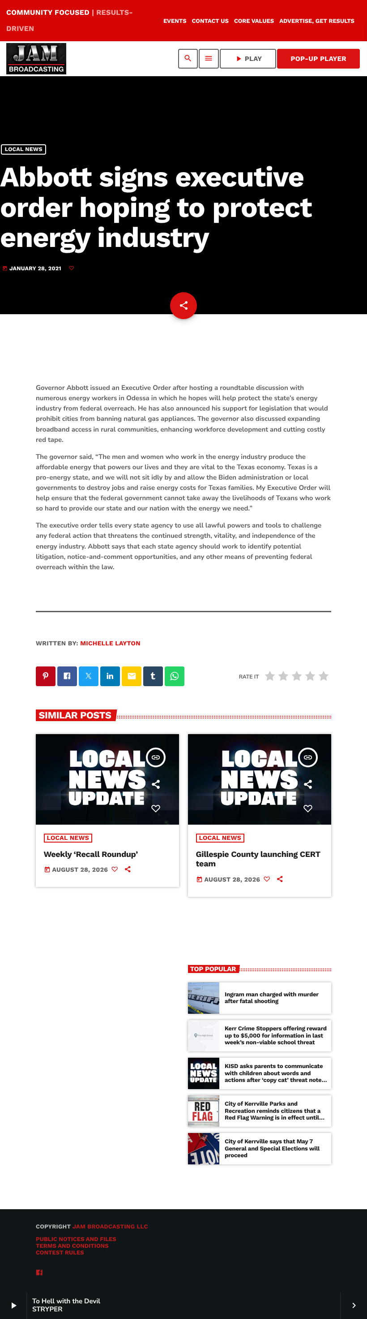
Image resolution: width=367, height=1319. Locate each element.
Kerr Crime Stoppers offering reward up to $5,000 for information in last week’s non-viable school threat (276, 1036)
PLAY (248, 58)
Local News (24, 149)
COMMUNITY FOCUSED (69, 20)
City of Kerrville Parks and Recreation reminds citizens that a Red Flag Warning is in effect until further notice (272, 1115)
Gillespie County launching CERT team (258, 859)
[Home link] (36, 58)
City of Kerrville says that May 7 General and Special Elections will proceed (272, 1148)
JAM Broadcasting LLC (110, 1227)
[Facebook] (39, 1273)
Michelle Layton (110, 643)
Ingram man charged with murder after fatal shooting (272, 998)
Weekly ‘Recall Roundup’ (91, 854)
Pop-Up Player (318, 59)
